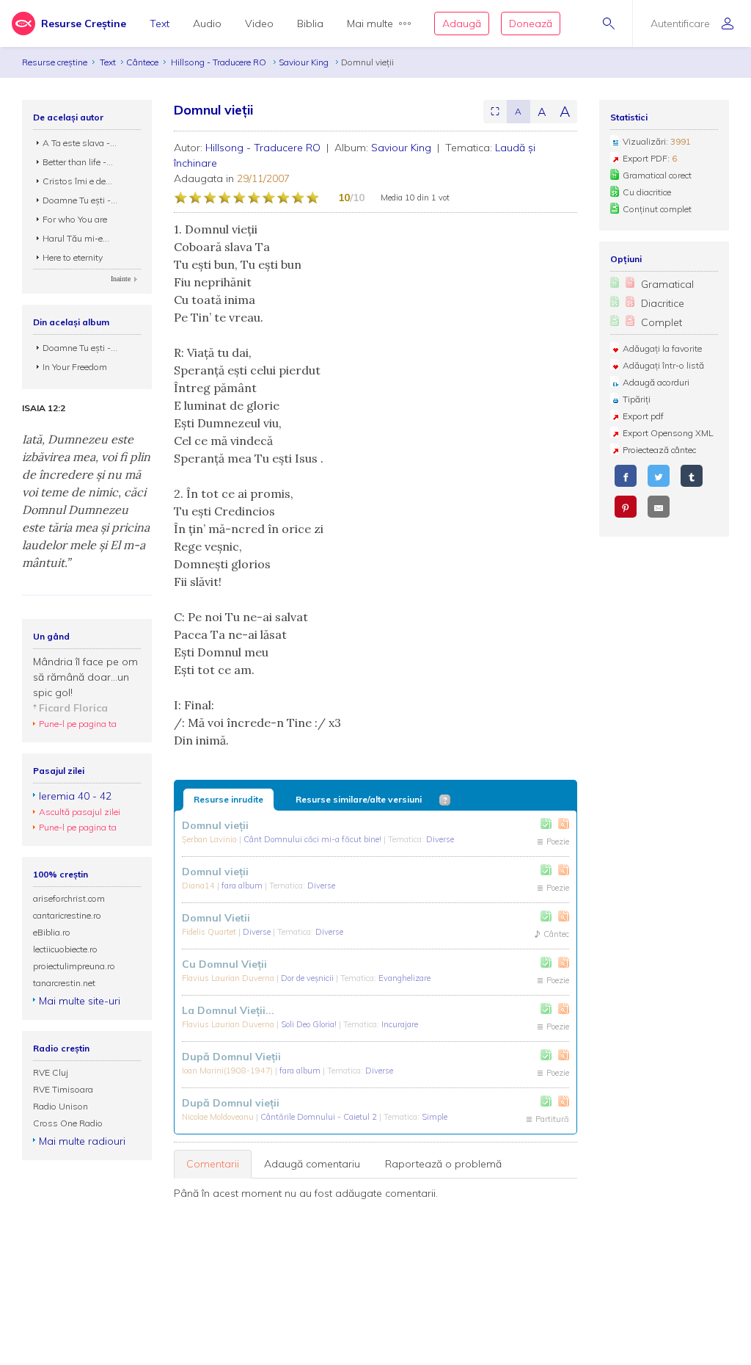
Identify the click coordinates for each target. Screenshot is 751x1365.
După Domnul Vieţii (231, 1056)
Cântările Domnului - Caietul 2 (319, 1117)
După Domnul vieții (230, 1102)
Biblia (310, 23)
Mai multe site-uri (79, 1000)
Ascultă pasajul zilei (79, 811)
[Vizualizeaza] (563, 823)
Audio (207, 23)
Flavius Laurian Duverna (229, 978)
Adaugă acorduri (656, 382)
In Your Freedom (75, 366)
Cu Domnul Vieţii (224, 964)
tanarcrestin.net (64, 982)
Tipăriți (637, 399)
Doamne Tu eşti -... (80, 200)
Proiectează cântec (659, 449)
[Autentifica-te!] (546, 823)
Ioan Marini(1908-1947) (228, 1070)
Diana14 (199, 885)
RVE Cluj (50, 1072)
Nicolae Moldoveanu (219, 1117)
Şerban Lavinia (210, 839)
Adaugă (461, 23)
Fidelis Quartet (210, 932)
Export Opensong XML (668, 432)
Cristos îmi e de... (77, 181)
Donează (530, 23)
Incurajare (399, 1024)
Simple (434, 1117)
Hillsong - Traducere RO (219, 62)
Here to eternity (73, 257)
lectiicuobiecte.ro (65, 949)
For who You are (75, 219)
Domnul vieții (215, 825)
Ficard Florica (73, 707)
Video (259, 23)
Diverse (440, 839)
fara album (243, 885)
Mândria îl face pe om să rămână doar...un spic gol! (85, 677)
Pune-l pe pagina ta (78, 723)
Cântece (142, 62)
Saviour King (305, 62)
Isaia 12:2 (43, 408)
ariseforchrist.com (69, 898)
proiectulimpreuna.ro (74, 965)
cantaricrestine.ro (67, 915)
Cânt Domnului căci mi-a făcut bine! (313, 839)
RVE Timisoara (63, 1089)
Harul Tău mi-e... (76, 238)
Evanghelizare (404, 978)
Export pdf (643, 415)
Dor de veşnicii (308, 978)
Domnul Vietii (216, 917)
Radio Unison (60, 1106)
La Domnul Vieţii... (228, 1010)
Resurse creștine (54, 62)
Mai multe (370, 23)
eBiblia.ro (51, 932)
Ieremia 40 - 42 (75, 796)
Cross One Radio (68, 1123)
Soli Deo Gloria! (310, 1024)
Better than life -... (78, 161)
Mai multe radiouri (82, 1141)
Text (159, 23)
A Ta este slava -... (80, 142)
